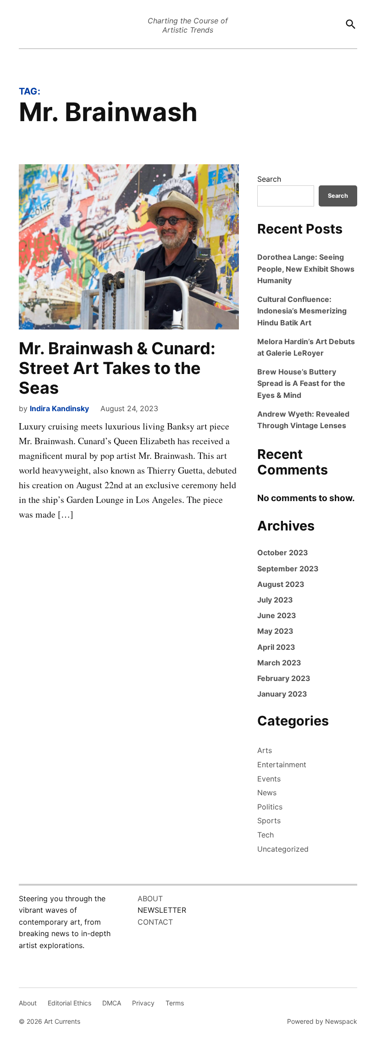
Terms (175, 1003)
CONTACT (155, 921)
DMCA (111, 1003)
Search (269, 179)
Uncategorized (283, 849)
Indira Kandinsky (59, 408)
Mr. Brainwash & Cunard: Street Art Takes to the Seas (117, 368)
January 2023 (282, 693)
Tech (265, 834)
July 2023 (275, 599)
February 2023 (283, 678)
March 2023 (279, 662)
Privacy (143, 1003)
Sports (269, 820)
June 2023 (276, 615)
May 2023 (275, 631)
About (28, 1003)
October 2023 (282, 552)
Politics (269, 806)
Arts (264, 750)
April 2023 (276, 647)
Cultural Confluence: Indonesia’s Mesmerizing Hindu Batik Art (302, 311)
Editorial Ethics (69, 1003)
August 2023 (280, 584)
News (266, 792)
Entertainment (281, 764)
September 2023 (288, 568)
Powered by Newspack (322, 1021)
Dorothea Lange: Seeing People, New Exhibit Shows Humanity (305, 268)
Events (269, 778)
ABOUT (150, 898)
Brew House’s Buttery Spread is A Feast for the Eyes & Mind (301, 383)
